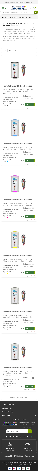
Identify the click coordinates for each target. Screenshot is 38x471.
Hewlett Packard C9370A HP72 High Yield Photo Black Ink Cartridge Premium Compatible (18, 91)
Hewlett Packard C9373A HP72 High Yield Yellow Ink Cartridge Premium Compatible (18, 260)
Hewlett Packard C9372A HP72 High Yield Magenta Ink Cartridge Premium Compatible (19, 204)
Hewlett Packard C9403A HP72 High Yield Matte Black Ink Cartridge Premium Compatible (18, 373)
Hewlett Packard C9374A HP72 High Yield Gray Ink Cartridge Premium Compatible (18, 316)
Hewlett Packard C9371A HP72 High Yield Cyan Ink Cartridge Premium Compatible (18, 148)
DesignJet (10, 17)
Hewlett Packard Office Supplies (17, 86)
